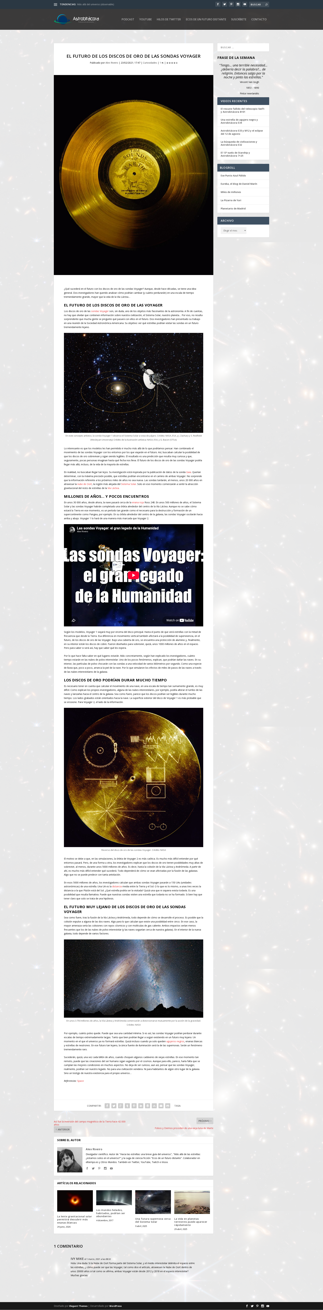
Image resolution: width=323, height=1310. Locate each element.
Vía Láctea (113, 488)
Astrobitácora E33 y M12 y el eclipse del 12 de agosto (242, 132)
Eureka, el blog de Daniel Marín (239, 183)
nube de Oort (84, 484)
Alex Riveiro (111, 62)
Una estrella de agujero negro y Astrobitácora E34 (239, 121)
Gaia (188, 472)
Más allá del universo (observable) (95, 4)
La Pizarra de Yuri (231, 200)
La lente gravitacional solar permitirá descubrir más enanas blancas (74, 1219)
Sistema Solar (128, 484)
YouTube (145, 19)
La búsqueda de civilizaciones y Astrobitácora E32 (239, 143)
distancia (117, 886)
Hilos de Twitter (169, 19)
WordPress (115, 1306)
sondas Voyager (100, 311)
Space (80, 1080)
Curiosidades (150, 62)
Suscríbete (238, 19)
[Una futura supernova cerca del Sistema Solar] (153, 1202)
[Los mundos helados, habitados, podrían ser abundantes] (114, 1197)
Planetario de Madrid (233, 208)
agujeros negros (175, 1041)
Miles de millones (231, 192)
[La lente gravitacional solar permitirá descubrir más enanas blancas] (75, 1201)
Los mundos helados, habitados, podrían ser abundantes (110, 1213)
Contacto (259, 19)
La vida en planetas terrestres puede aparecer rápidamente (190, 1221)
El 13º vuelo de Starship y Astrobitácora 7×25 (235, 154)
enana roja (138, 502)
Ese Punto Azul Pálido (233, 175)
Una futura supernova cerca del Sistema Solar (153, 1220)
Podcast (128, 19)
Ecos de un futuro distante (206, 19)
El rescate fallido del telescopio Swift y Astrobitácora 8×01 (242, 110)
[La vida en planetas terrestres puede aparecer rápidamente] (192, 1202)
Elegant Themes (78, 1306)
